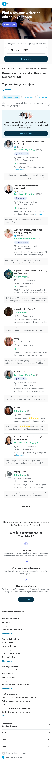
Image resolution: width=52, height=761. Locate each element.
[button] (18, 147)
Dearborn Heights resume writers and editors (19, 697)
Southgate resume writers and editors (16, 708)
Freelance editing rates (10, 618)
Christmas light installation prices (14, 630)
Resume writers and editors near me (15, 670)
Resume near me (8, 673)
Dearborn (20, 68)
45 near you (9, 24)
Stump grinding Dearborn (11, 653)
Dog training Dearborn (10, 657)
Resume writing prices (10, 615)
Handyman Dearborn (9, 646)
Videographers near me (10, 681)
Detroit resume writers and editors (15, 705)
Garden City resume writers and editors (16, 712)
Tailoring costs (7, 622)
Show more (7, 633)
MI (13, 68)
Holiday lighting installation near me (15, 684)
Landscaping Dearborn (10, 650)
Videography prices (9, 626)
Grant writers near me (10, 677)
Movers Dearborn (8, 642)
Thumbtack (6, 68)
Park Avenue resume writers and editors (16, 701)
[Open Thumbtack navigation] (5, 4)
